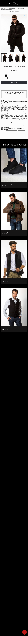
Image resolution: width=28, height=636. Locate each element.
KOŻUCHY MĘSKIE (17, 8)
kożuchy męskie (21, 130)
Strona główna (4, 8)
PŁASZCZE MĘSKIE (5, 129)
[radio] (6, 75)
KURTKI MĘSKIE (17, 128)
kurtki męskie (14, 130)
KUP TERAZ (14, 82)
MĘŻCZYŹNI (11, 8)
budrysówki (8, 130)
